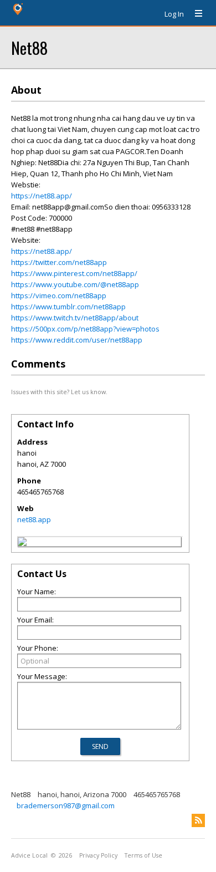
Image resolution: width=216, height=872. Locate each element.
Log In (174, 14)
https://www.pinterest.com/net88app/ (74, 273)
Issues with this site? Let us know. (59, 391)
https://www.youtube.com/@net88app (75, 284)
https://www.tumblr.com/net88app (68, 307)
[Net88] (22, 543)
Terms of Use (143, 855)
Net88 (29, 47)
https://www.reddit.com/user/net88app (76, 340)
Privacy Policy (98, 855)
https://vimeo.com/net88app (58, 295)
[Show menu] (194, 14)
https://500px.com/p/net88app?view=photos (85, 329)
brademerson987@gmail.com (66, 805)
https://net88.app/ (41, 196)
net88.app (34, 519)
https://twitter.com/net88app (59, 262)
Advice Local (29, 855)
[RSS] (198, 820)
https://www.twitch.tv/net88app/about (74, 318)
